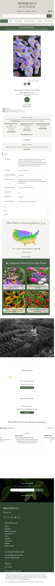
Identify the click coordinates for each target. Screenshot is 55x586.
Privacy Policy (21, 581)
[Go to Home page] (27, 5)
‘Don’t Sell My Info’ (25, 579)
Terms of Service (11, 581)
